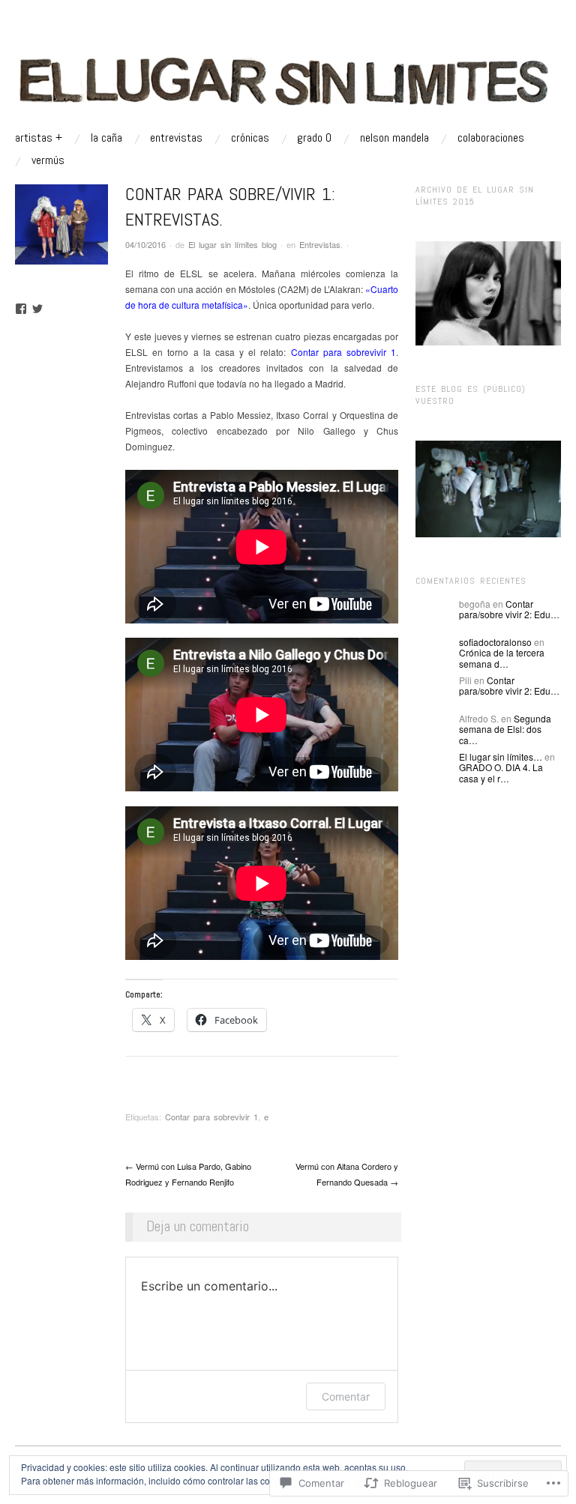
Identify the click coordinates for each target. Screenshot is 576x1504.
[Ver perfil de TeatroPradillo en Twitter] (38, 309)
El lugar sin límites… (500, 756)
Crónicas (250, 138)
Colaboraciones (491, 138)
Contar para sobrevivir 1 (344, 351)
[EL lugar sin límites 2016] (288, 79)
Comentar (346, 1396)
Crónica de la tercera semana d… (501, 657)
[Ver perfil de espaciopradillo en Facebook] (21, 309)
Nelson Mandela (394, 138)
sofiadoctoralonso (495, 641)
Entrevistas (176, 138)
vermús (48, 160)
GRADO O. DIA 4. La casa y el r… (501, 772)
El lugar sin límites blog (232, 244)
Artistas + (38, 138)
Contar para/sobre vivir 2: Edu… (509, 608)
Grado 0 (314, 138)
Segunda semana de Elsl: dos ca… (505, 729)
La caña (106, 138)
